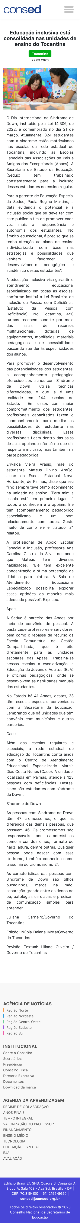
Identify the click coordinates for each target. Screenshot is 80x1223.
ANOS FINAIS (14, 1112)
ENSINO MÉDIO (15, 1135)
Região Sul (14, 1033)
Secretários (12, 1058)
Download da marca (19, 1087)
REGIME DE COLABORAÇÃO (26, 1107)
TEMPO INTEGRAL (18, 1118)
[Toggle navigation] (68, 9)
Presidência (12, 1064)
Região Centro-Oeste (23, 1022)
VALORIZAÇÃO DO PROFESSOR (28, 1124)
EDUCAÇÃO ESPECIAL (21, 1147)
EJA (6, 1153)
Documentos (13, 1081)
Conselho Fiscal (16, 1070)
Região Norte (17, 1010)
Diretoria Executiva (18, 1076)
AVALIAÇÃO (12, 1158)
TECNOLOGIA (14, 1141)
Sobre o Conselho (17, 1053)
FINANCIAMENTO (17, 1130)
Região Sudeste (19, 1027)
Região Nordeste (19, 1016)
